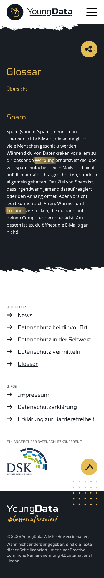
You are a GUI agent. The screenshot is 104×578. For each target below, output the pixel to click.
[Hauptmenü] (91, 12)
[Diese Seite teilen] (89, 49)
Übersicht (17, 89)
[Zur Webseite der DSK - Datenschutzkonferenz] (52, 461)
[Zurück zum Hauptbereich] (92, 470)
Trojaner (15, 210)
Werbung (44, 160)
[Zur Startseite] (39, 12)
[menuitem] (52, 315)
